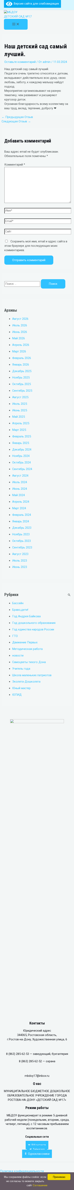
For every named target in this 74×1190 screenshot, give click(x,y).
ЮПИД (17, 694)
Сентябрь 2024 (22, 469)
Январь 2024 (20, 521)
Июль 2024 (19, 482)
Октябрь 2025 (21, 384)
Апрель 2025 (20, 423)
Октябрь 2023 (21, 541)
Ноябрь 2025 (21, 377)
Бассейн (17, 603)
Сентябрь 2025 (22, 390)
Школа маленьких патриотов (32, 675)
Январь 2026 (20, 364)
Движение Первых (24, 642)
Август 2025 (20, 397)
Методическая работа (27, 649)
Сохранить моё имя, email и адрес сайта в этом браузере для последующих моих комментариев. (35, 246)
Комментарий (14, 164)
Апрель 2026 (20, 345)
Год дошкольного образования (33, 623)
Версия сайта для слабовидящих (35, 3)
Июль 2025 (19, 404)
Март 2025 (19, 430)
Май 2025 (18, 416)
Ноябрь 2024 (21, 456)
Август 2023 (20, 554)
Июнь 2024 (19, 489)
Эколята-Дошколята (26, 681)
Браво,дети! (20, 610)
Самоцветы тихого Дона (29, 662)
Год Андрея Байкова (26, 616)
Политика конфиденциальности (22, 1171)
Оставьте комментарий (20, 62)
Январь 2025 (20, 443)
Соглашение (40, 1185)
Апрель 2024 (20, 501)
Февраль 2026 (21, 358)
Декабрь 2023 (21, 528)
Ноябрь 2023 (21, 534)
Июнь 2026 (19, 332)
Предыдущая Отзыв (17, 117)
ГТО (15, 636)
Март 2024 (19, 508)
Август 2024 (20, 475)
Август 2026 (20, 319)
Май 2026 (18, 338)
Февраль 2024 (21, 515)
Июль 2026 (19, 325)
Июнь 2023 (19, 567)
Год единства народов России (33, 629)
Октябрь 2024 (21, 462)
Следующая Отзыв (16, 121)
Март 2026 (19, 351)
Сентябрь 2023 (22, 547)
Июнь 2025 (19, 410)
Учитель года (21, 668)
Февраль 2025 (21, 436)
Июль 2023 (19, 560)
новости (17, 655)
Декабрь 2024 (21, 449)
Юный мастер (21, 688)
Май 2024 (18, 495)
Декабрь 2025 (21, 371)
